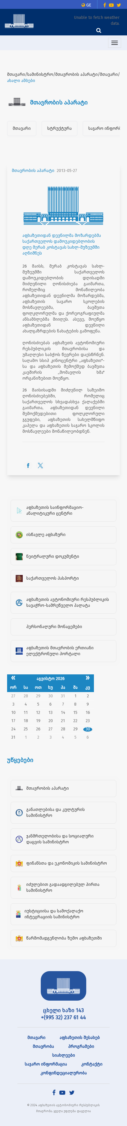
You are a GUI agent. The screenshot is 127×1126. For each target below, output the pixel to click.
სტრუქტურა (59, 128)
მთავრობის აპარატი (33, 170)
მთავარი (22, 128)
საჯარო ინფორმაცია (46, 1064)
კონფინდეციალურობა (63, 1073)
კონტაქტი (91, 1064)
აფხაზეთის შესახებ (80, 1037)
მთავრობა (43, 1046)
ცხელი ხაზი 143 (63, 1010)
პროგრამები (81, 1046)
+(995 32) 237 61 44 (63, 1017)
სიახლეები (63, 1055)
